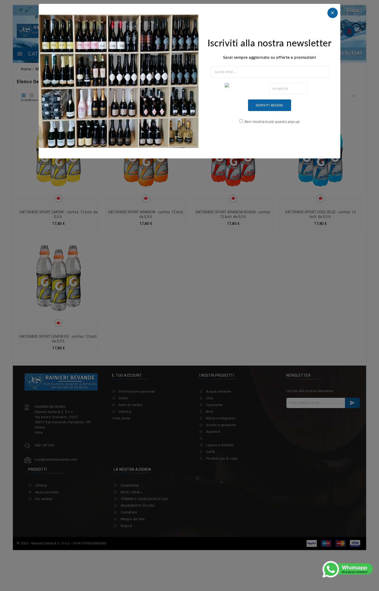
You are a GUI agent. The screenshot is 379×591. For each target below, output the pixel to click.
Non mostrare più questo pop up (272, 122)
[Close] (332, 13)
